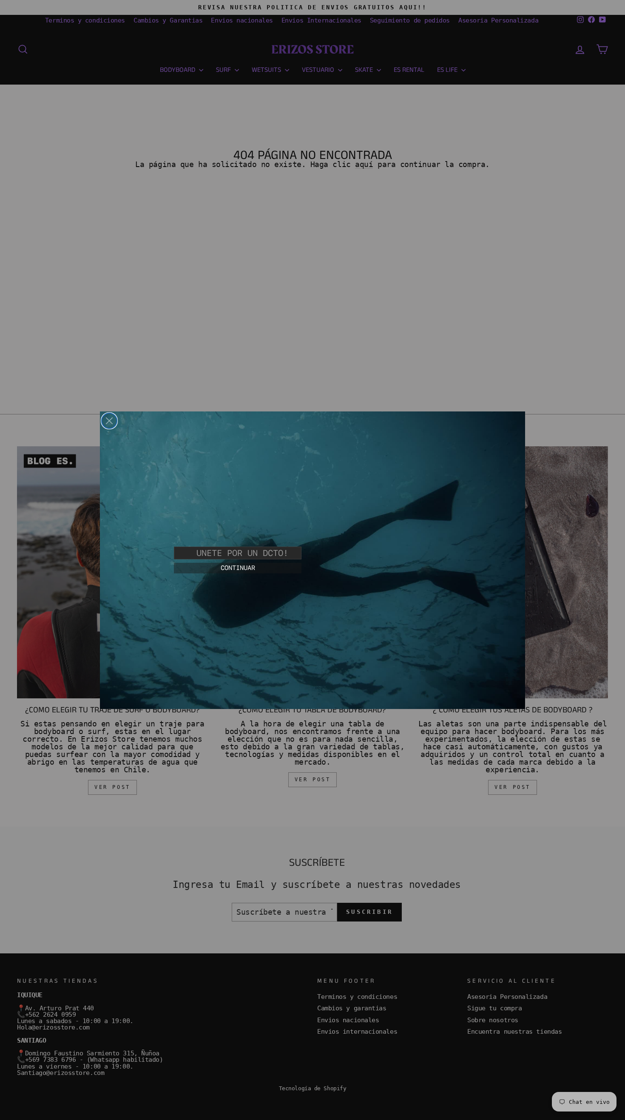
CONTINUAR (238, 568)
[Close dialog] (109, 420)
